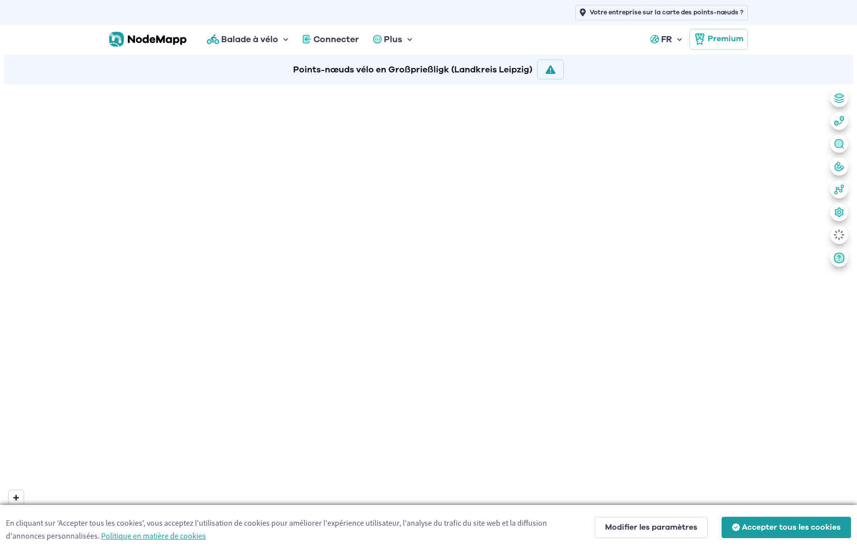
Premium (725, 38)
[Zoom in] (16, 498)
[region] (428, 317)
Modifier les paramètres (651, 527)
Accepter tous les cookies (791, 527)
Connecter (336, 39)
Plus (393, 39)
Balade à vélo (249, 39)
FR (666, 39)
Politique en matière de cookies (153, 536)
